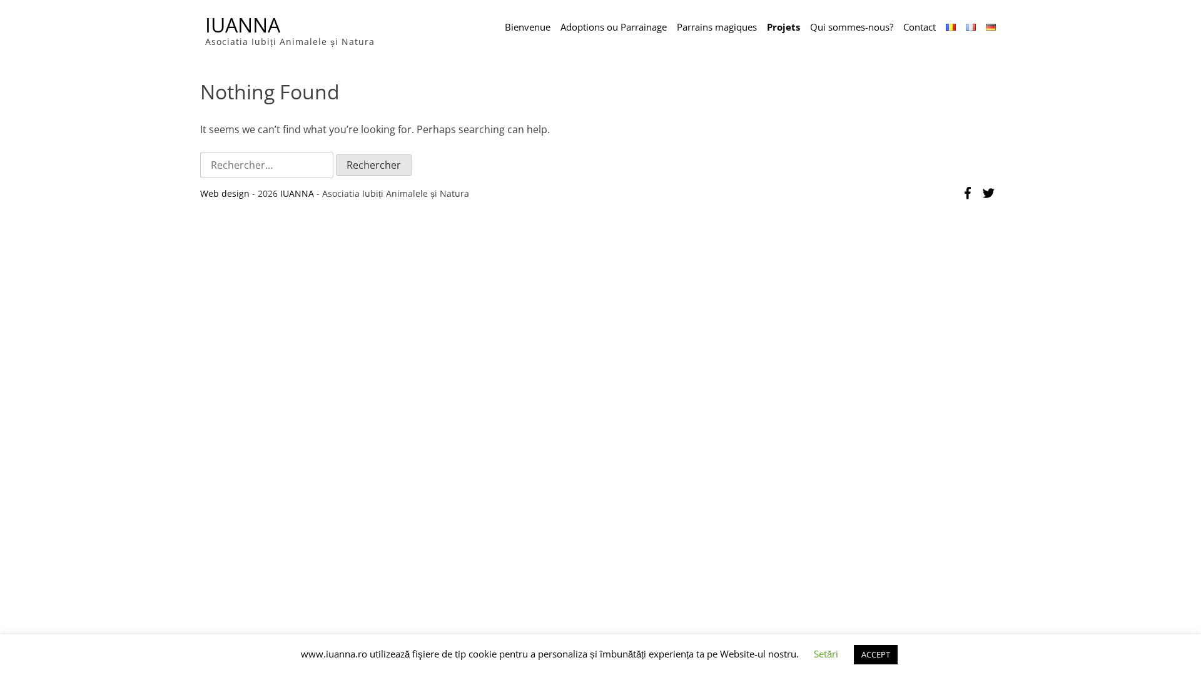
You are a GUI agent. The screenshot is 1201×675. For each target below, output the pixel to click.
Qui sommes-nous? (851, 27)
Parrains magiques (717, 27)
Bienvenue (527, 27)
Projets (783, 27)
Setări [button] (826, 654)
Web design (225, 193)
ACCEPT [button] (875, 654)
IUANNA (242, 24)
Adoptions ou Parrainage (613, 27)
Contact (919, 27)
